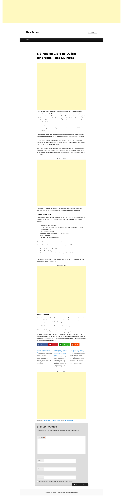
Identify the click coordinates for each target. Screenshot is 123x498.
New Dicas (32, 32)
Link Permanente (69, 420)
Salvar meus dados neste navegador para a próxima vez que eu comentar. (56, 481)
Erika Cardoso (56, 420)
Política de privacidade (51, 492)
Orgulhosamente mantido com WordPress (68, 492)
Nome (40, 460)
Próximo (94, 45)
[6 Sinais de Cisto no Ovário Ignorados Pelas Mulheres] (45, 356)
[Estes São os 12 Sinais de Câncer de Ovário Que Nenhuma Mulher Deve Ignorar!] (62, 358)
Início (27, 40)
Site (39, 477)
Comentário (41, 437)
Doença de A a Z (47, 420)
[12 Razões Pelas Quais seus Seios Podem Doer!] (78, 356)
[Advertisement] (53, 11)
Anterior (87, 45)
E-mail (40, 468)
